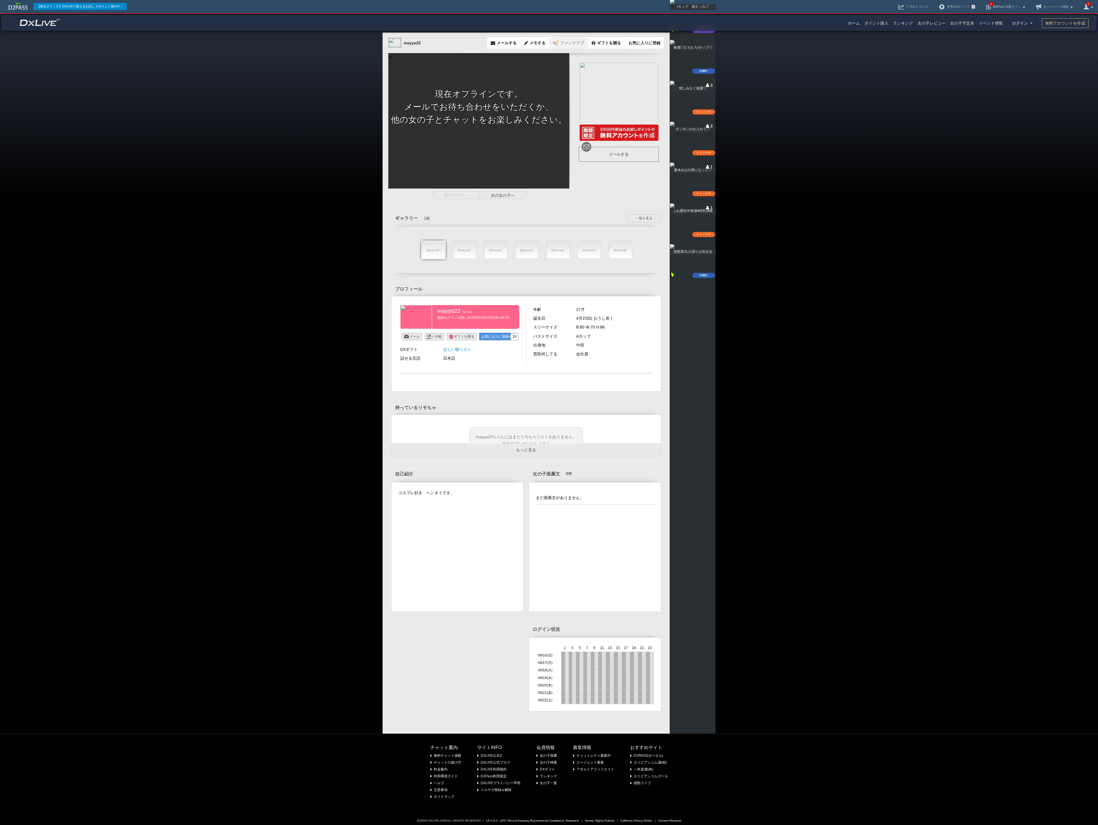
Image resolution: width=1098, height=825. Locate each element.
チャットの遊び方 (447, 762)
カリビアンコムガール (651, 776)
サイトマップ (444, 797)
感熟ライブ (642, 783)
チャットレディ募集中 (593, 756)
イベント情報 (991, 23)
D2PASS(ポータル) (648, 756)
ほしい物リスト (457, 349)
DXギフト (547, 769)
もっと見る (526, 450)
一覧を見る (644, 218)
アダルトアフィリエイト (595, 769)
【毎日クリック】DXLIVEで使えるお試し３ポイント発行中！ (80, 6)
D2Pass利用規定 (494, 776)
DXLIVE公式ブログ (495, 762)
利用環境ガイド (446, 776)
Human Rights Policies (599, 820)
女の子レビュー (932, 23)
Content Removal (669, 820)
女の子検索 (548, 762)
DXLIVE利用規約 (494, 769)
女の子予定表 (962, 23)
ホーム (854, 23)
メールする (619, 154)
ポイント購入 (876, 23)
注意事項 (440, 790)
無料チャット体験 (447, 756)
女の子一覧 (548, 783)
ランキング (903, 23)
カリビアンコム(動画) (650, 762)
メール (414, 337)
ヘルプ (439, 783)
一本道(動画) (643, 769)
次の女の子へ (503, 195)
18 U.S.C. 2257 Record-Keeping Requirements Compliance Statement (532, 820)
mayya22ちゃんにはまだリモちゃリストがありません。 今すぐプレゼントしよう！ (526, 440)
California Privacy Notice (636, 820)
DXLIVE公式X (491, 756)
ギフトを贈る (464, 337)
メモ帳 (436, 337)
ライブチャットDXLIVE (39, 22)
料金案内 (440, 769)
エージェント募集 (590, 762)
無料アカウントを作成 (1065, 23)
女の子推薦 (548, 756)
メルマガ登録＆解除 (496, 790)
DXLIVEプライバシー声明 (500, 783)
